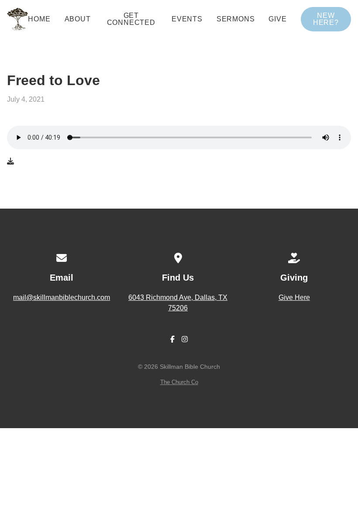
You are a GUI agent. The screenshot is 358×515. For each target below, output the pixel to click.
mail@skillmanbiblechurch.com (61, 297)
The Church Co (179, 382)
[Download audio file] (10, 161)
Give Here (294, 297)
